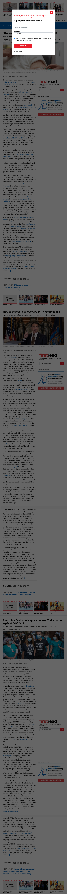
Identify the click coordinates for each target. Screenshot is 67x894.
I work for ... (17, 31)
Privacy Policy (18, 51)
